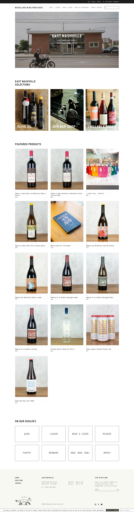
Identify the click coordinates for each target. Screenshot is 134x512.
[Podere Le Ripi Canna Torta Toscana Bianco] (31, 221)
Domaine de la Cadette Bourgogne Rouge (64, 297)
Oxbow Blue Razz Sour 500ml (24, 401)
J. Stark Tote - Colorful (95, 193)
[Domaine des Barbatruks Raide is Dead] (31, 273)
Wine (51, 7)
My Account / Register (112, 1)
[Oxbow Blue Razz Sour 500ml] (31, 376)
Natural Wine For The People (60, 245)
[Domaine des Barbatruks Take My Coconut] (102, 221)
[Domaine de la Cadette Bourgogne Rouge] (67, 273)
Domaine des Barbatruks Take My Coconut (100, 245)
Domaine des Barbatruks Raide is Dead (28, 297)
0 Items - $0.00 (95, 1)
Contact (18, 483)
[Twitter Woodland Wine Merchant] (102, 504)
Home (17, 478)
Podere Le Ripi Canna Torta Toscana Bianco (30, 245)
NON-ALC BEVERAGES (82, 7)
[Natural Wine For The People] (67, 221)
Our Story (19, 480)
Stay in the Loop (101, 478)
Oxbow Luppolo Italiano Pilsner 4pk (98, 349)
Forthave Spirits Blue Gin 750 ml (62, 349)
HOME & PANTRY (96, 7)
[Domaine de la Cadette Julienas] (31, 324)
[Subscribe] (118, 489)
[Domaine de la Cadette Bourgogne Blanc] (102, 273)
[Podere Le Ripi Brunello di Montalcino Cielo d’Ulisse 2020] (67, 169)
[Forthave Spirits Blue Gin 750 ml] (67, 324)
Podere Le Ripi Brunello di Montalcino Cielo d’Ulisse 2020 (66, 194)
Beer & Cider (67, 7)
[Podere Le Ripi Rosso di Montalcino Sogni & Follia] (31, 169)
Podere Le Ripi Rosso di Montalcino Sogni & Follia (30, 194)
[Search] (105, 7)
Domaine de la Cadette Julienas (26, 349)
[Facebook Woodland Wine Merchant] (98, 504)
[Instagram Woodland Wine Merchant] (95, 504)
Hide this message (112, 510)
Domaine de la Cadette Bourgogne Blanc (99, 297)
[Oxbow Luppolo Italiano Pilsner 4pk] (102, 324)
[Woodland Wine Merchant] (29, 7)
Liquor (57, 7)
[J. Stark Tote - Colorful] (102, 169)
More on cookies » (125, 510)
